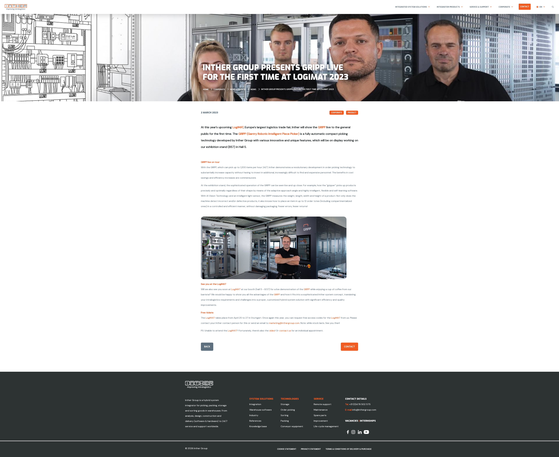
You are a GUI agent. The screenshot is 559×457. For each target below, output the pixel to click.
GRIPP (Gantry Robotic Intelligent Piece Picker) (268, 134)
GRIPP (322, 127)
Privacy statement (311, 449)
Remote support (322, 404)
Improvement (321, 420)
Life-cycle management (326, 426)
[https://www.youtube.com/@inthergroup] (366, 431)
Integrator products (448, 7)
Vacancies (351, 420)
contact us (285, 330)
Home (206, 89)
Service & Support (479, 7)
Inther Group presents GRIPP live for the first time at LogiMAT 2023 (297, 89)
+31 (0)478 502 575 (359, 404)
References (255, 420)
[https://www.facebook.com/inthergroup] (348, 431)
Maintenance (321, 409)
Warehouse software (260, 409)
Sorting (284, 415)
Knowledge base (258, 426)
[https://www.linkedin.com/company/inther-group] (359, 431)
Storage (285, 404)
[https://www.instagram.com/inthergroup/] (353, 431)
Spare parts (320, 415)
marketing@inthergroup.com (284, 323)
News (253, 89)
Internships (368, 420)
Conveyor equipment (292, 426)
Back (207, 346)
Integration (255, 404)
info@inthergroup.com (364, 409)
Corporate (504, 7)
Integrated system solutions (411, 7)
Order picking (288, 409)
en (540, 7)
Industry (253, 415)
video (272, 330)
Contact (524, 6)
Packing (285, 420)
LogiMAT (237, 127)
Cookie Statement (286, 449)
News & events (238, 89)
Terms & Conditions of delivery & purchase (349, 449)
